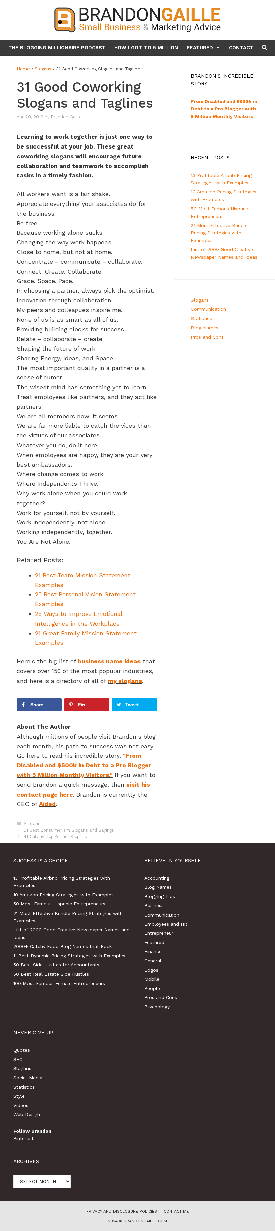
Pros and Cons (207, 337)
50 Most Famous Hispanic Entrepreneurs (59, 903)
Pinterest (23, 1138)
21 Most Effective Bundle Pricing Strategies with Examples (219, 233)
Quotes (21, 1050)
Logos (151, 970)
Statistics (201, 318)
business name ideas (109, 661)
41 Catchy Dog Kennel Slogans (55, 836)
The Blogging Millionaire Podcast (57, 48)
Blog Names (204, 327)
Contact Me (176, 1211)
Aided (47, 803)
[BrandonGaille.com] (137, 19)
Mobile (151, 979)
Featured (200, 48)
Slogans (43, 68)
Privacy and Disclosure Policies (121, 1211)
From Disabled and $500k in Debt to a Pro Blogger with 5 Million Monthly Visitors (224, 109)
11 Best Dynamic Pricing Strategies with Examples (69, 955)
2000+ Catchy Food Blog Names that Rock (62, 946)
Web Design (26, 1114)
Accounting (156, 878)
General (152, 960)
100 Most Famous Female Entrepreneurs (59, 983)
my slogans (125, 680)
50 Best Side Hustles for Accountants (56, 965)
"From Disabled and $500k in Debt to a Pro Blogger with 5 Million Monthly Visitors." (84, 765)
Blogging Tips (159, 896)
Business (154, 905)
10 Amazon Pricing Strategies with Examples (63, 894)
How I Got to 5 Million (146, 48)
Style (19, 1096)
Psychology (157, 1006)
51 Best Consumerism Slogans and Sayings (69, 830)
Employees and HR (165, 924)
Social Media (27, 1077)
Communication (208, 309)
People (152, 988)
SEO (18, 1059)
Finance (153, 951)
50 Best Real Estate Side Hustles (51, 974)
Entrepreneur (158, 933)
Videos (21, 1105)
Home (23, 68)
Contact (241, 48)
